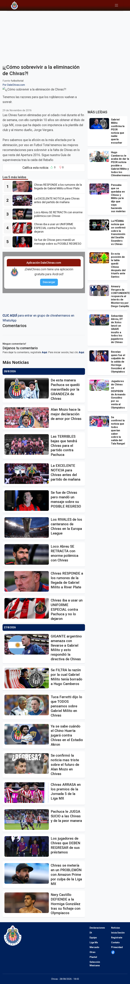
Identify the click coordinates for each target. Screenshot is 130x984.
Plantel (93, 957)
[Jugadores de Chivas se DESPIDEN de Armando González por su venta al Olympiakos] (100, 385)
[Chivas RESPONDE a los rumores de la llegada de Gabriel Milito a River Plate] (23, 186)
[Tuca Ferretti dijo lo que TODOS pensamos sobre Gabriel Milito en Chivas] (27, 705)
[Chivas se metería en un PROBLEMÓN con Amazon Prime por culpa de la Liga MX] (27, 873)
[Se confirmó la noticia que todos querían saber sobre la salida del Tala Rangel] (100, 421)
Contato (115, 942)
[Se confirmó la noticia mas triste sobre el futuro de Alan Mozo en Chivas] (27, 763)
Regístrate (116, 937)
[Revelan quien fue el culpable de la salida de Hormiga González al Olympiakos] (100, 355)
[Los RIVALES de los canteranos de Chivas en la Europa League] (27, 527)
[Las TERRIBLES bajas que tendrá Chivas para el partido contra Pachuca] (27, 444)
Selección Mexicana (95, 964)
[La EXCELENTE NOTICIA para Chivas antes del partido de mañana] (23, 200)
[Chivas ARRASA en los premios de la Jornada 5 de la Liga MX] (27, 792)
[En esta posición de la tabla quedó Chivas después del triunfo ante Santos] (100, 257)
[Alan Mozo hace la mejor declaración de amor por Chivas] (27, 417)
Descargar (49, 282)
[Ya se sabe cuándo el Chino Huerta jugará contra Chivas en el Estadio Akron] (27, 734)
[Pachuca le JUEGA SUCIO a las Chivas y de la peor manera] (27, 819)
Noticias (115, 927)
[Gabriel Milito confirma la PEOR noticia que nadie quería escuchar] (100, 123)
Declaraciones (97, 927)
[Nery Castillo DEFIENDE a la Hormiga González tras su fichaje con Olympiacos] (27, 902)
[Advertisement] (65, 35)
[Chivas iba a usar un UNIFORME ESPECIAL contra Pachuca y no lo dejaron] (23, 228)
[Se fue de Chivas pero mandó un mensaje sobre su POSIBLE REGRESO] (23, 241)
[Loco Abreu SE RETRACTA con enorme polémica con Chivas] (23, 214)
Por (14, 84)
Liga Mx (94, 942)
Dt (91, 932)
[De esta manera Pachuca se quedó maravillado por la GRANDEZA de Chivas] (27, 388)
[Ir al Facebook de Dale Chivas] (113, 952)
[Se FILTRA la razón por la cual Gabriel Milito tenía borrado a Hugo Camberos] (27, 678)
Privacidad (117, 947)
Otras (92, 952)
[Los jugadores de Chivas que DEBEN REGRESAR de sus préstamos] (27, 846)
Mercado (94, 947)
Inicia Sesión (118, 932)
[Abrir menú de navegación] (116, 5)
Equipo (93, 937)
